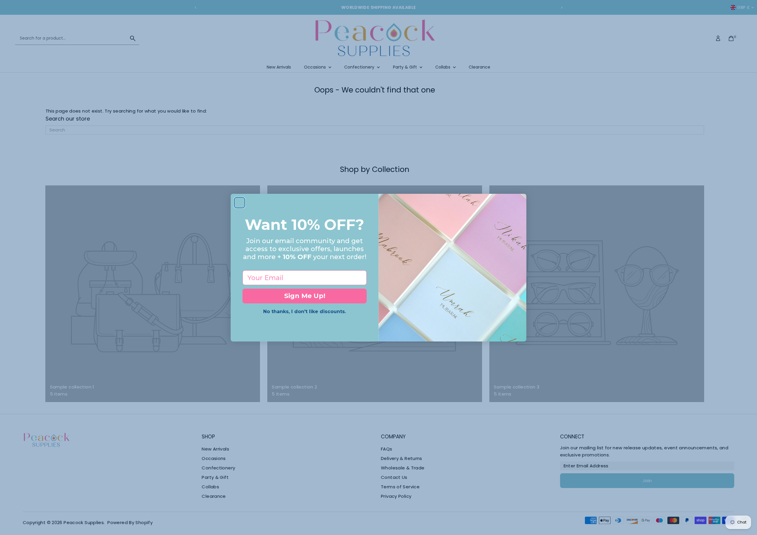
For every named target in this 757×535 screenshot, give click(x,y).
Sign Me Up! (304, 296)
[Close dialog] (239, 202)
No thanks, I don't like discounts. (304, 311)
